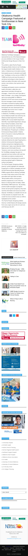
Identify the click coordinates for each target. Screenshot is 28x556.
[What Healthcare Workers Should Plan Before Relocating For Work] (5, 263)
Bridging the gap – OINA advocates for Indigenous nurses (17, 270)
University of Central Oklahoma (10, 462)
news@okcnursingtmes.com (14, 538)
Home (3, 10)
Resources (6, 548)
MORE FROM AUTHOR (19, 257)
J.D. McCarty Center (7, 466)
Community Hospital (7, 442)
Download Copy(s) (17, 549)
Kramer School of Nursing (8, 447)
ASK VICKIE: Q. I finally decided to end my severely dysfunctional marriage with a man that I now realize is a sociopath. (20, 230)
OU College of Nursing (8, 469)
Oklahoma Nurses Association (10, 457)
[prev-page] (3, 306)
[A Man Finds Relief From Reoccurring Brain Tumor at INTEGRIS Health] (5, 285)
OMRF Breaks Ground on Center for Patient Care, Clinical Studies (17, 293)
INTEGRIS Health (6, 445)
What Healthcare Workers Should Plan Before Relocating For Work (17, 263)
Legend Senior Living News (19, 546)
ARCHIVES (9, 13)
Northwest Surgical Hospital (9, 452)
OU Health (5, 459)
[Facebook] (3, 27)
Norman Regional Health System (10, 450)
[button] (2, 7)
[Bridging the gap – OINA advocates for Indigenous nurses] (5, 270)
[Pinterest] (10, 27)
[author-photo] (14, 247)
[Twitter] (6, 27)
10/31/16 (8, 10)
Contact (14, 551)
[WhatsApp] (13, 27)
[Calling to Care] (5, 278)
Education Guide (19, 548)
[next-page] (5, 306)
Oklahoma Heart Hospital (8, 454)
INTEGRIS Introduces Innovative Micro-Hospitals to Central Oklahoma (7, 228)
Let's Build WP (14, 250)
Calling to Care (14, 276)
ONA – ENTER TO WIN (6, 549)
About (23, 549)
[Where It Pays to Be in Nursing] (5, 300)
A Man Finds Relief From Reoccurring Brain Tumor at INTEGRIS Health (18, 285)
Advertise (12, 548)
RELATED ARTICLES (7, 257)
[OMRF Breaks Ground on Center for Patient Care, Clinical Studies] (5, 293)
